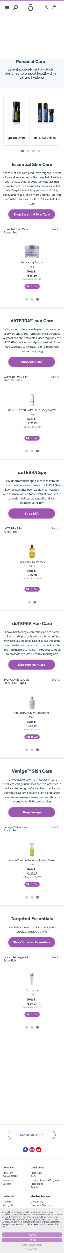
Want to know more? (32, 1245)
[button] (22, 151)
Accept (32, 1234)
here (4, 1227)
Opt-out (32, 1240)
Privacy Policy (32, 1249)
